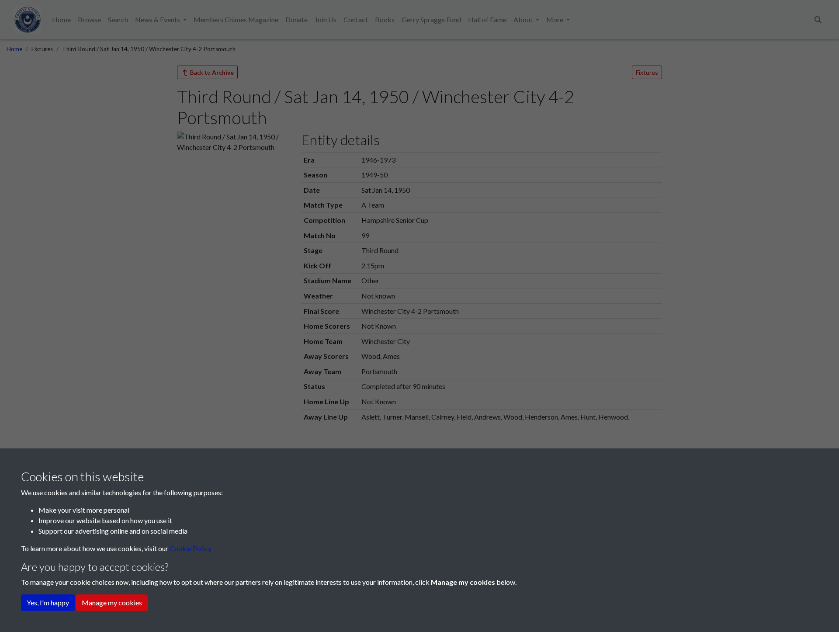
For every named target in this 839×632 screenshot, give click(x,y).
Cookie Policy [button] (190, 548)
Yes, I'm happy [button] (48, 602)
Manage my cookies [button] (112, 602)
